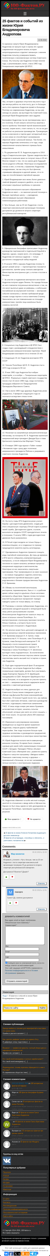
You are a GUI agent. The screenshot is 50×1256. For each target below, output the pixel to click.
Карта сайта (8, 1216)
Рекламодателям (10, 1206)
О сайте (6, 1199)
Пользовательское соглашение (15, 1213)
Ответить (41, 883)
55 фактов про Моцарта (30, 1142)
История (6, 1183)
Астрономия (8, 1186)
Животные (7, 1189)
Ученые (6, 1176)
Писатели (7, 1172)
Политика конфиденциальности (17, 970)
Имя (6, 946)
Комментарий (11, 925)
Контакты (6, 1202)
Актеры (6, 1179)
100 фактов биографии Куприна (31, 1092)
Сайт (7, 957)
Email (7, 952)
